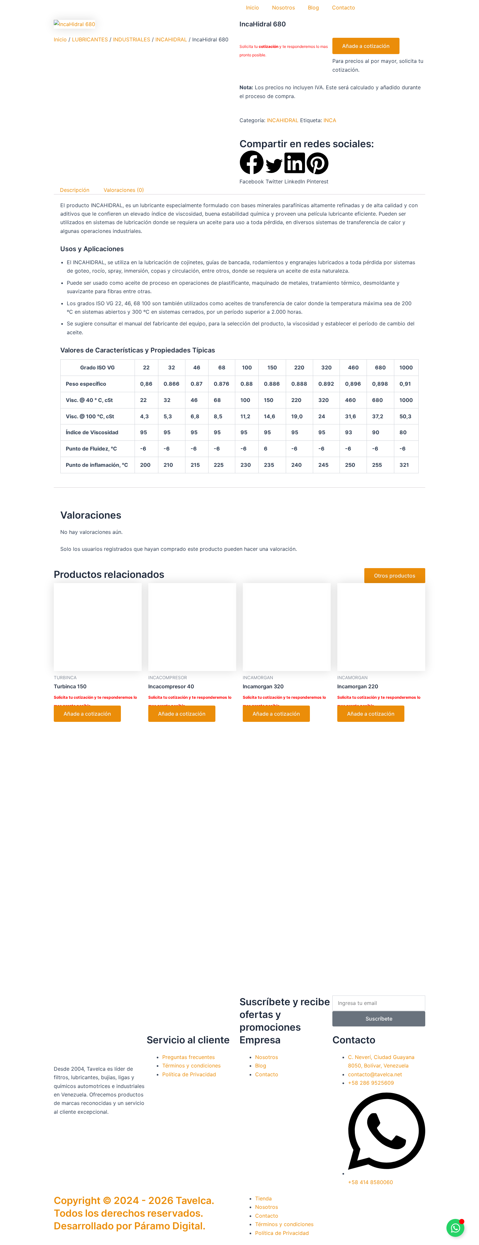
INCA (330, 120)
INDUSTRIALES (131, 39)
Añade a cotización (366, 46)
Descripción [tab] (74, 190)
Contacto (343, 7)
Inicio (252, 7)
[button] (252, 168)
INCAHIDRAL (171, 39)
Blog (313, 7)
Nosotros (283, 7)
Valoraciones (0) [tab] (124, 190)
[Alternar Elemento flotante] (455, 1228)
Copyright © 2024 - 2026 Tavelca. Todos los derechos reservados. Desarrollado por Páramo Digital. (134, 1213)
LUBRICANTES (90, 39)
